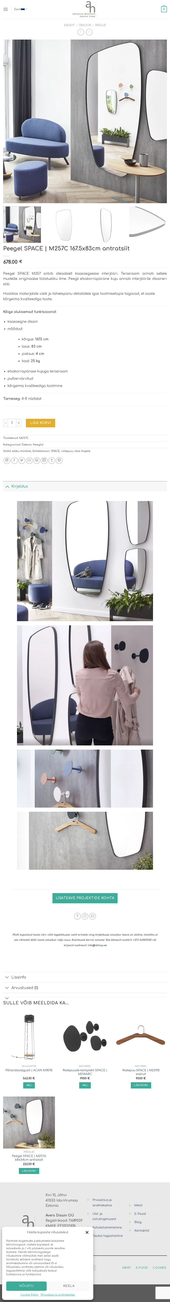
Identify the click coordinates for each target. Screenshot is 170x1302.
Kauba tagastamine (107, 1235)
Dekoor (85, 25)
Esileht (69, 25)
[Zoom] (9, 198)
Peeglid (100, 25)
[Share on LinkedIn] (44, 460)
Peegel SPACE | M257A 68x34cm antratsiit (29, 1158)
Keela (69, 1286)
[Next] (158, 121)
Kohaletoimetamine (107, 1227)
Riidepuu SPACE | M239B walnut (141, 1072)
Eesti (17, 9)
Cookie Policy (30, 1294)
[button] (87, 1232)
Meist (138, 1205)
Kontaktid (141, 1230)
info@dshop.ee (97, 945)
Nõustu (26, 1286)
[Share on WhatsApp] (7, 460)
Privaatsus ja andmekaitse (58, 1294)
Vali (29, 1085)
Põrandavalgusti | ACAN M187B (28, 1070)
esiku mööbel (21, 451)
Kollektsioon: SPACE (46, 451)
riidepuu (67, 451)
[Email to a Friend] (29, 460)
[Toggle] (7, 486)
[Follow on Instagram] (85, 916)
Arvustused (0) (24, 988)
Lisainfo (18, 977)
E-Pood (140, 1213)
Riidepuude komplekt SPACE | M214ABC (85, 1072)
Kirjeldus (19, 486)
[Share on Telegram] (59, 460)
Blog (138, 1222)
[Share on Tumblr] (51, 460)
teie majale (82, 451)
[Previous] (11, 121)
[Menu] (5, 9)
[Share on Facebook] (14, 460)
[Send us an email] (92, 916)
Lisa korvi (40, 423)
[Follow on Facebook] (77, 916)
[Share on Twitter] (21, 460)
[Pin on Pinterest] (36, 460)
